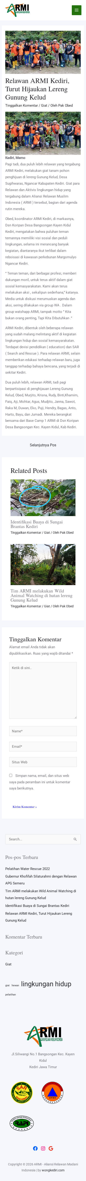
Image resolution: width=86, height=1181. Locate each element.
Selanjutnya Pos (43, 445)
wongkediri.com (53, 1170)
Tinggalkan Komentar (21, 105)
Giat (44, 105)
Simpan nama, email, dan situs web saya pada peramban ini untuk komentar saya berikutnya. (39, 782)
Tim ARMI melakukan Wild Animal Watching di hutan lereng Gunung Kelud (41, 595)
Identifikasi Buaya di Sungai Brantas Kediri (37, 524)
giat (7, 985)
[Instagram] (43, 1148)
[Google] (51, 1148)
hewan (15, 985)
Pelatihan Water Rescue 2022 (27, 869)
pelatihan (10, 994)
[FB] (35, 1148)
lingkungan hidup (46, 984)
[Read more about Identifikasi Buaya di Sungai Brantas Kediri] (43, 497)
